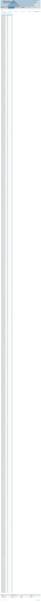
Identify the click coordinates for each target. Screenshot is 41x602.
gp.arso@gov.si (3, 597)
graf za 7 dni (10, 11)
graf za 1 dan (4, 11)
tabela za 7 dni (29, 11)
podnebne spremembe (23, 7)
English (35, 0)
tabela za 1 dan (23, 11)
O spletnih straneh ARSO (38, 600)
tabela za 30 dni (37, 11)
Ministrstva (31, 596)
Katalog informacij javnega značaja (14, 596)
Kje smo (21, 597)
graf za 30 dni (16, 11)
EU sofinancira (21, 596)
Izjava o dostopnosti (13, 597)
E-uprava (31, 597)
